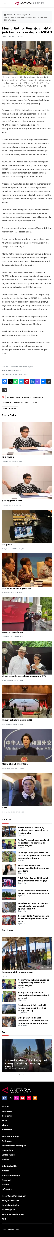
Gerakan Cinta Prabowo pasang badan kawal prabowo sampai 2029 (33, 919)
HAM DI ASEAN (10, 408)
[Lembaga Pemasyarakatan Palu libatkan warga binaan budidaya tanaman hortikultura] (9, 856)
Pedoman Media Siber (13, 1214)
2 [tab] (23, 1074)
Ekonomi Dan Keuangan (14, 1145)
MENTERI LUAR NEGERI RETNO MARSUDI (25, 397)
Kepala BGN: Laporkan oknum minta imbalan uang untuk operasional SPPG (33, 906)
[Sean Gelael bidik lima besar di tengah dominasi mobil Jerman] (9, 894)
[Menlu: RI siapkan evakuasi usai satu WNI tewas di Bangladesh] (27, 614)
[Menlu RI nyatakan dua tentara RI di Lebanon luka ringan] (27, 438)
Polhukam (7, 1141)
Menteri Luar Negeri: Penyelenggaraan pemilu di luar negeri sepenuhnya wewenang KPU (26, 674)
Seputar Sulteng (10, 1136)
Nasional (6, 1180)
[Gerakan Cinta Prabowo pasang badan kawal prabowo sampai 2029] (9, 919)
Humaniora (7, 1150)
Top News (7, 930)
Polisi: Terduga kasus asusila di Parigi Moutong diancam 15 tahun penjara (33, 843)
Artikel (5, 1159)
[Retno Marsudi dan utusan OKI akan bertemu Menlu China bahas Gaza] (27, 745)
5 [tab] (35, 1074)
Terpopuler (7, 1116)
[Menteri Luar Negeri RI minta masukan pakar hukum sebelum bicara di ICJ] (27, 701)
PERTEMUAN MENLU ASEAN (15, 403)
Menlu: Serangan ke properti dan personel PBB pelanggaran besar (26, 499)
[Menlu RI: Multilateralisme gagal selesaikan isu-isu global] (27, 526)
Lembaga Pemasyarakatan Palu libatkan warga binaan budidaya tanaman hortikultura (34, 855)
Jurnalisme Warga (11, 1175)
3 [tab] (27, 1074)
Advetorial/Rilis (9, 1166)
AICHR (34, 403)
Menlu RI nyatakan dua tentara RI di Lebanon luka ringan (25, 455)
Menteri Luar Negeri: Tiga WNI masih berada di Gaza (26, 806)
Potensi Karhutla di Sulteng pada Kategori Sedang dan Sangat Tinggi (26, 1063)
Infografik (7, 1189)
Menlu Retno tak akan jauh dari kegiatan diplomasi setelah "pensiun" (23, 587)
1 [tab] (19, 1074)
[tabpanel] (27, 1055)
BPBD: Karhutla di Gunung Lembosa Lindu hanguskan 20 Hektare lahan (33, 830)
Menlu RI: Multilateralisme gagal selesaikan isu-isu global (27, 543)
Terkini (5, 1106)
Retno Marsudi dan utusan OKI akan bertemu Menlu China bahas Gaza (26, 762)
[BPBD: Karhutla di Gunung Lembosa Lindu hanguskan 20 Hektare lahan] (9, 831)
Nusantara (7, 1130)
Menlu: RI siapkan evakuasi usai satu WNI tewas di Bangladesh (23, 630)
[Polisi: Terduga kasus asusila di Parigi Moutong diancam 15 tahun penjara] (9, 844)
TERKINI (6, 819)
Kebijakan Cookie (10, 1205)
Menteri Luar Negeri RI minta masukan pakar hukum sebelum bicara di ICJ (25, 718)
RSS (4, 1219)
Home (9, 14)
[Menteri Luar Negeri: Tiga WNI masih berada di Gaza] (27, 789)
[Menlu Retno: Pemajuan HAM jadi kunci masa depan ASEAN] (27, 953)
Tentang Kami (9, 1210)
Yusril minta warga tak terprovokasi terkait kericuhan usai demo (33, 868)
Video (5, 1125)
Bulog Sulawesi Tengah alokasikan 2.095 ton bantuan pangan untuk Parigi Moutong (33, 1021)
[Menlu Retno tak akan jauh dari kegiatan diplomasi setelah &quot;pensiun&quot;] (27, 570)
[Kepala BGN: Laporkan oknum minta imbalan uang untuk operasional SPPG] (9, 907)
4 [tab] (31, 1074)
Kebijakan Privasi (10, 1200)
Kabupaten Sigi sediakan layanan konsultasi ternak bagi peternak (33, 995)
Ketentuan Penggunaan (14, 1196)
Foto (4, 1032)
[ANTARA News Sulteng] (29, 3)
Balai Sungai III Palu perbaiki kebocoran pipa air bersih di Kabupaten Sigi (32, 1008)
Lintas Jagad (22, 14)
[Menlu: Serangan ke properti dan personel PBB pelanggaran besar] (27, 482)
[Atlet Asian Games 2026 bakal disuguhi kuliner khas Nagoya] (9, 882)
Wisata (5, 1184)
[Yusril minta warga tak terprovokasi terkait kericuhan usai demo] (9, 869)
